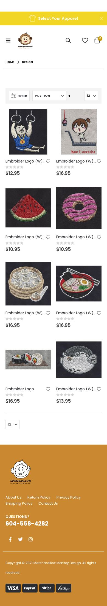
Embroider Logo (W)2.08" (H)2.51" (25, 161)
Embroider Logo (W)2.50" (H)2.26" (25, 313)
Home (9, 62)
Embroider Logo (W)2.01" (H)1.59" (76, 389)
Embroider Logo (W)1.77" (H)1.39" (25, 237)
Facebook (10, 539)
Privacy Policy (69, 497)
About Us (13, 497)
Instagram (30, 539)
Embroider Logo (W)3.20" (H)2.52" (76, 313)
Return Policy (38, 497)
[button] (48, 162)
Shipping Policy (18, 503)
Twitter (20, 539)
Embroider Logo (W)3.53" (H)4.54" (76, 161)
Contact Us (48, 503)
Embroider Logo (19, 389)
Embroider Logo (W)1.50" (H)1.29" (76, 237)
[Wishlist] (85, 40)
